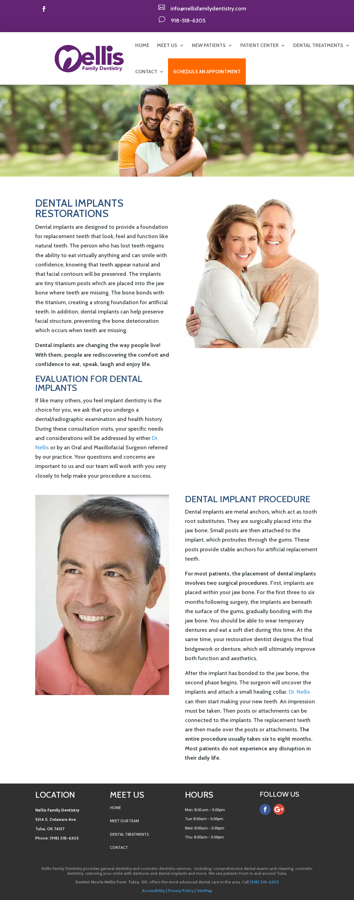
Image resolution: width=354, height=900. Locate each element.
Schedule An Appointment (207, 71)
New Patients (209, 45)
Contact (146, 71)
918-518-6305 (188, 20)
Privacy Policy (181, 890)
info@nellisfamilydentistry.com (208, 8)
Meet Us (167, 45)
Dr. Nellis (299, 691)
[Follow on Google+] (279, 809)
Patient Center (259, 45)
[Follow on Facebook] (44, 9)
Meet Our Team (124, 820)
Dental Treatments (318, 45)
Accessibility (153, 890)
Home (142, 45)
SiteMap (204, 890)
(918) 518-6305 (264, 881)
